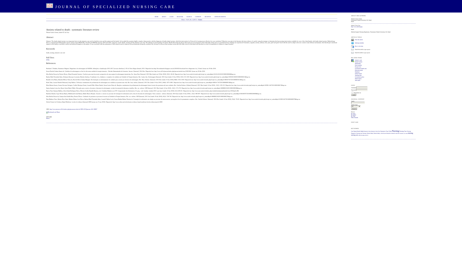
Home (156, 16)
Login (171, 16)
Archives (208, 16)
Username (353, 87)
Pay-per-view (358, 67)
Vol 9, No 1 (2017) (191, 19)
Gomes (200, 19)
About (164, 16)
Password (353, 90)
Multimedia (358, 63)
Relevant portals (359, 70)
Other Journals (354, 117)
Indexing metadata (359, 43)
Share (47, 118)
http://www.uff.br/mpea (356, 26)
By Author (353, 115)
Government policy (359, 77)
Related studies (358, 61)
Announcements (220, 16)
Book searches (358, 65)
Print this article (359, 39)
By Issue (353, 113)
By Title (353, 116)
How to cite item (359, 46)
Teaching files (358, 75)
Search (189, 16)
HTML (48, 60)
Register (180, 16)
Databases (357, 72)
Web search (357, 80)
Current (198, 16)
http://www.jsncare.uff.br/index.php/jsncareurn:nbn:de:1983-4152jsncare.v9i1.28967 (73, 109)
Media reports (358, 78)
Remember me (357, 92)
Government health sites (361, 68)
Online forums (358, 73)
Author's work (358, 60)
